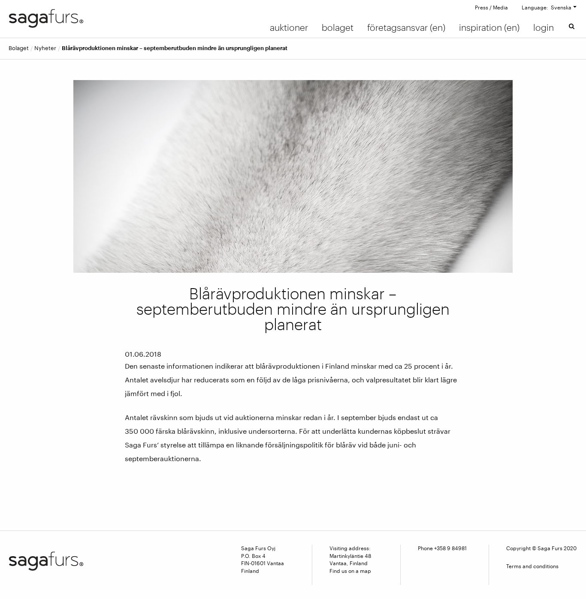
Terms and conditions (532, 566)
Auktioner (289, 27)
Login (543, 27)
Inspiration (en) (489, 27)
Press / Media (491, 7)
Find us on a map (350, 571)
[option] (293, 176)
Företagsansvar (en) (406, 27)
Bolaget (337, 27)
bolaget (19, 48)
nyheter (45, 48)
